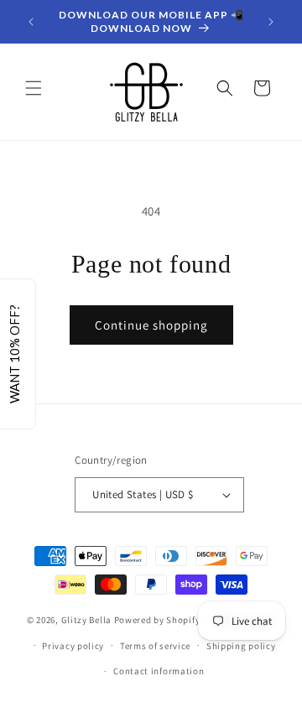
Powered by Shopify (157, 620)
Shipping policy (241, 646)
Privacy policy (73, 646)
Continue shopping (151, 325)
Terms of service (155, 646)
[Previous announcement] (31, 21)
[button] (33, 88)
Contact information (158, 671)
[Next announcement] (271, 21)
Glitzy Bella (86, 620)
